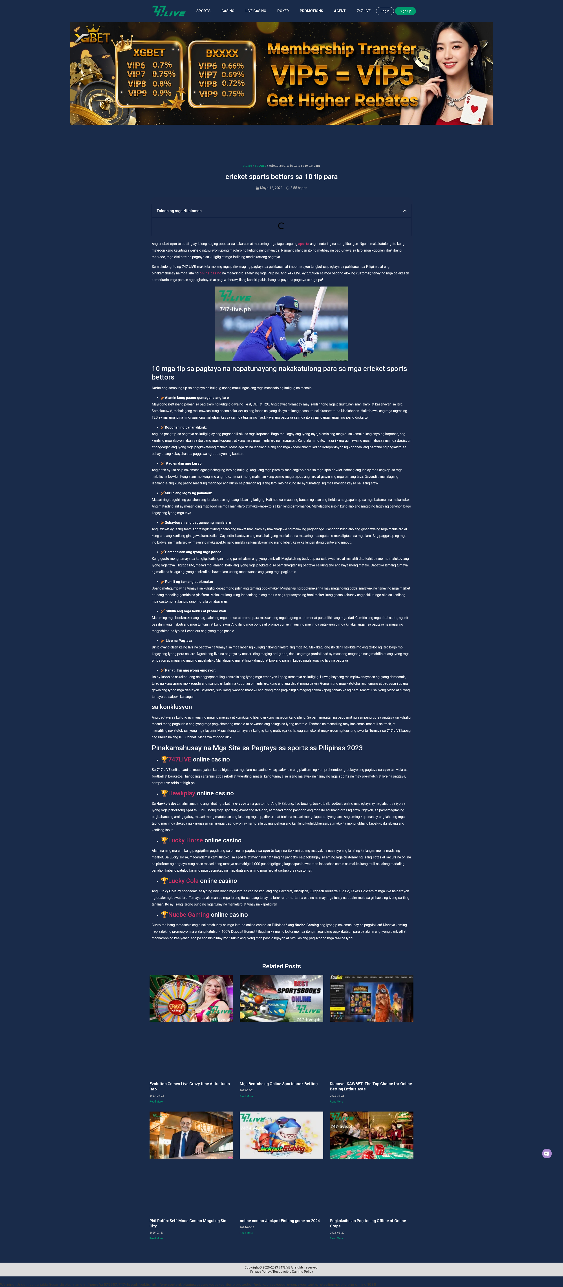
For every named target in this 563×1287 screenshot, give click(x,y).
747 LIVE (364, 11)
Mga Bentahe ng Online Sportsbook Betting (279, 1083)
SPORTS (203, 11)
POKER (283, 11)
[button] (405, 211)
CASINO (227, 11)
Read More (156, 1101)
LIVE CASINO (255, 11)
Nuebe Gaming (188, 914)
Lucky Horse (185, 840)
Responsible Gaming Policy (293, 1271)
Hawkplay (181, 793)
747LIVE (179, 759)
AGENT (340, 11)
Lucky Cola (183, 880)
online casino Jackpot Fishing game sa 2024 (280, 1220)
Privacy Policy (260, 1271)
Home (247, 166)
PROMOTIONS (311, 11)
